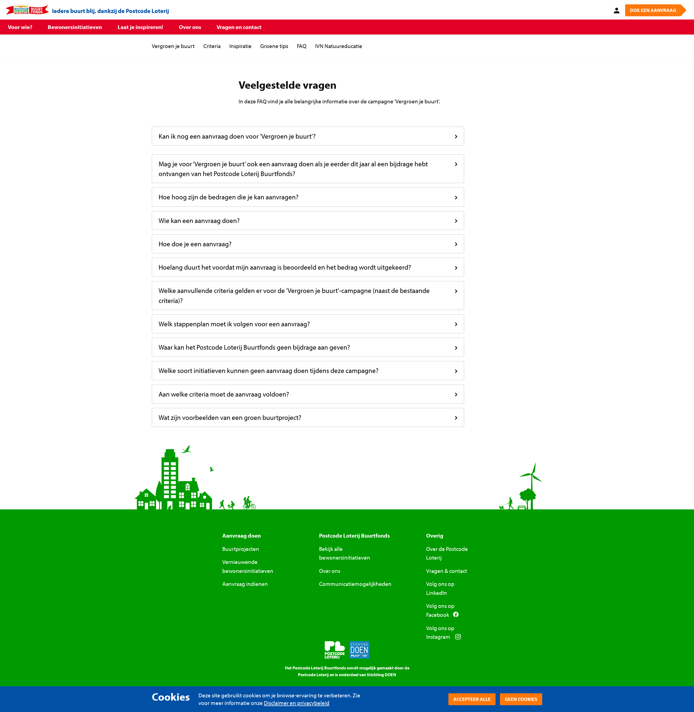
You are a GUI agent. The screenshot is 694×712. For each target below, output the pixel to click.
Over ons (190, 26)
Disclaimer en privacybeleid (296, 702)
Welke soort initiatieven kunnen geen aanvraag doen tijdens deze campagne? (268, 370)
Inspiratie (240, 45)
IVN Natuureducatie (338, 45)
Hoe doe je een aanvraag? (195, 244)
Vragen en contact (239, 26)
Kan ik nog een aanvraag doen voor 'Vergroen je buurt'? (237, 136)
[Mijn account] (615, 9)
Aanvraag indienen (245, 583)
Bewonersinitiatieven (75, 26)
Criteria (212, 45)
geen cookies (521, 699)
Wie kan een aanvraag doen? (199, 220)
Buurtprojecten (240, 548)
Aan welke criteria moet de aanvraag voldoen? (224, 394)
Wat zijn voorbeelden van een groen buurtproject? (230, 417)
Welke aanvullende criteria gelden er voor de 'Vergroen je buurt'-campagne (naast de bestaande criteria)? (294, 295)
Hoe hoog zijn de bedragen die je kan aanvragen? (228, 197)
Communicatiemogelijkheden (355, 583)
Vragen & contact (446, 570)
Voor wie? (20, 26)
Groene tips (274, 45)
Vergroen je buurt (173, 45)
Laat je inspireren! (140, 26)
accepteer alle (472, 699)
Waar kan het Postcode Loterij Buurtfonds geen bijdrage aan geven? (254, 347)
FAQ (301, 45)
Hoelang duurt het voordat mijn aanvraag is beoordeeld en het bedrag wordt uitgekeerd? (285, 267)
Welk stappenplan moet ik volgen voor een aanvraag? (234, 324)
